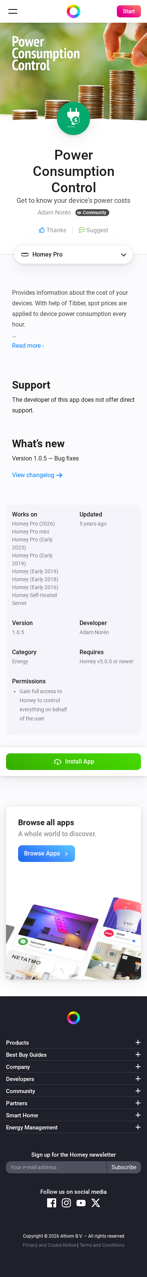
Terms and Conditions (102, 1245)
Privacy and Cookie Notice (49, 1245)
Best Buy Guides (26, 1054)
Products (17, 1042)
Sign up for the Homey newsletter (73, 1154)
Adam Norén (94, 632)
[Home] (73, 11)
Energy (20, 661)
